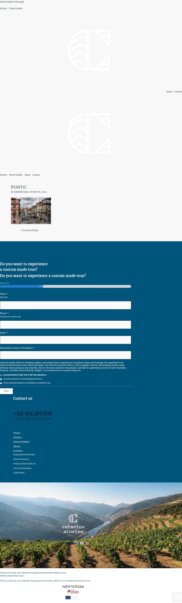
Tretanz (21, 576)
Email (4, 333)
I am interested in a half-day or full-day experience (24, 375)
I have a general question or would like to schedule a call (26, 383)
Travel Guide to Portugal (12, 2)
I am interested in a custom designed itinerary (22, 379)
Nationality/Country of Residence (17, 348)
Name (4, 294)
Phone (4, 313)
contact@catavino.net (32, 418)
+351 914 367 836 (32, 413)
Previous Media (29, 230)
